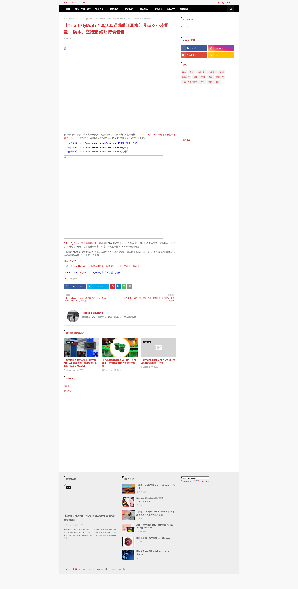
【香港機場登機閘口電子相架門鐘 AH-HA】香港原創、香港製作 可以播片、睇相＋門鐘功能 (80, 363)
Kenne (68, 38)
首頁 (65, 18)
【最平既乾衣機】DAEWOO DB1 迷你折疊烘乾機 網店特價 (158, 361)
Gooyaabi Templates (118, 569)
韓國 (210, 82)
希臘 (222, 72)
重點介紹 (186, 77)
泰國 (203, 77)
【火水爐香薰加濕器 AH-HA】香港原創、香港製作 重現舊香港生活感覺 (119, 363)
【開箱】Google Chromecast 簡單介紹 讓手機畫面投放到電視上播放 (155, 513)
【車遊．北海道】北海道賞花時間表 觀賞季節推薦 (89, 518)
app (218, 82)
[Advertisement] (120, 418)
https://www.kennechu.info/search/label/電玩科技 (103, 151)
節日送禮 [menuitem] (171, 8)
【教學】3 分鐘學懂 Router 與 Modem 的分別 (155, 487)
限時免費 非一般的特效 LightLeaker (153, 538)
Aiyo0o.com (76, 260)
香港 (195, 77)
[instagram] (223, 2)
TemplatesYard (87, 569)
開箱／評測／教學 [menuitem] (83, 8)
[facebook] (218, 2)
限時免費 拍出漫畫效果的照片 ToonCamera (149, 500)
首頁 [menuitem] (68, 8)
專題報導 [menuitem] (129, 8)
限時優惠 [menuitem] (114, 8)
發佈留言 (68, 390)
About (75, 2)
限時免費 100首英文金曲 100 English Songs (153, 553)
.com (89, 272)
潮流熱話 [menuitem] (144, 8)
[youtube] (228, 2)
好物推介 (72, 18)
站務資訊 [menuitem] (184, 8)
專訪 (210, 77)
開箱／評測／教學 (189, 82)
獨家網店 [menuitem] (158, 8)
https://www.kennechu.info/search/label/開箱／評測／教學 (108, 143)
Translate (204, 480)
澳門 (203, 82)
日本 (184, 72)
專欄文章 (220, 77)
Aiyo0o (83, 272)
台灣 (191, 72)
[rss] (233, 2)
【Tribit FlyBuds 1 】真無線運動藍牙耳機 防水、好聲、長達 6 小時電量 (104, 265)
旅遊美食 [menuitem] (99, 8)
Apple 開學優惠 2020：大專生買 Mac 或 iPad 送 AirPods (154, 526)
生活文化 (201, 72)
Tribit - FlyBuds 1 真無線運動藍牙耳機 (82, 243)
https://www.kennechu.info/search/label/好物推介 (103, 147)
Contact (84, 2)
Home (66, 2)
